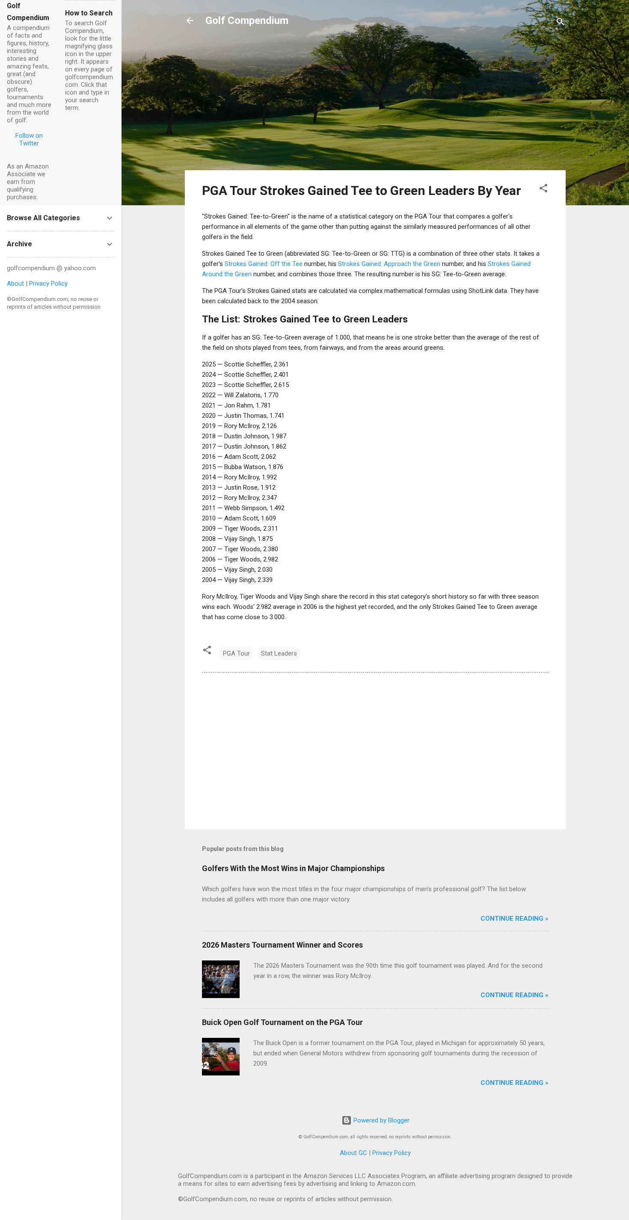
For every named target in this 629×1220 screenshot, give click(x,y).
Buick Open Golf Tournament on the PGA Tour (282, 1022)
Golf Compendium (246, 21)
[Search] (560, 23)
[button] (543, 189)
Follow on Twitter (29, 139)
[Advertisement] (375, 103)
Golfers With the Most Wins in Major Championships (293, 868)
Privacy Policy (391, 1153)
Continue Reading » (515, 918)
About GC (353, 1153)
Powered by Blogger (380, 1120)
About (15, 283)
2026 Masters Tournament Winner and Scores (282, 944)
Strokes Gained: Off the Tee (264, 264)
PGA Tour (236, 653)
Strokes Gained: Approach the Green (389, 264)
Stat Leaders (279, 653)
